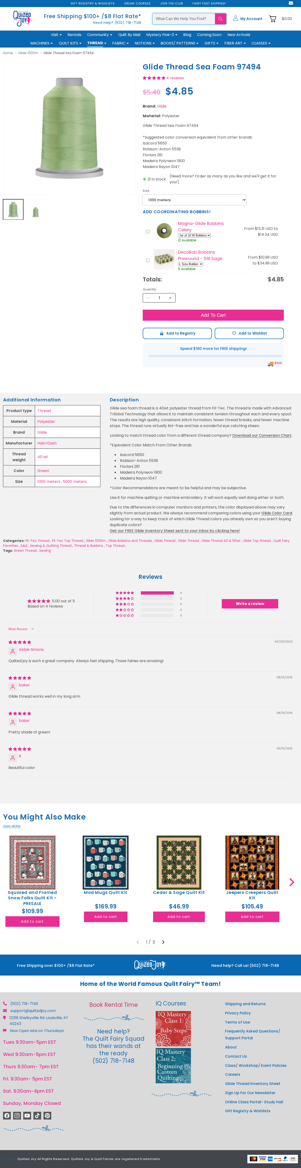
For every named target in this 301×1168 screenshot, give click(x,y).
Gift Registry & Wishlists (247, 1111)
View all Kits (12, 826)
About (231, 1047)
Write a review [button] (250, 603)
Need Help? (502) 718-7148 (117, 22)
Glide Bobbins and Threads (130, 540)
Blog (187, 34)
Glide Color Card (276, 513)
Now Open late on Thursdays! (37, 1030)
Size (146, 190)
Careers (232, 1074)
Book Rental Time (113, 1005)
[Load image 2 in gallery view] (36, 210)
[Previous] (138, 942)
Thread (44, 410)
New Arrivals (238, 34)
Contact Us (236, 1056)
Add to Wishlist (249, 333)
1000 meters (48, 481)
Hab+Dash (47, 443)
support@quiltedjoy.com (33, 1010)
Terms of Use (237, 1022)
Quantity (149, 289)
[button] (247, 18)
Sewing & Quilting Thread (50, 545)
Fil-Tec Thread (37, 540)
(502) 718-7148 (24, 1003)
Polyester (46, 421)
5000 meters (75, 481)
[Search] (220, 18)
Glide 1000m (28, 53)
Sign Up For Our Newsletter (250, 1093)
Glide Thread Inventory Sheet (252, 1083)
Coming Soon (209, 34)
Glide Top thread (257, 540)
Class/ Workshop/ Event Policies (256, 1065)
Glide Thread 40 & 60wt (221, 540)
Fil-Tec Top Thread (67, 540)
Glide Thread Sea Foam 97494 (69, 53)
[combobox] (184, 18)
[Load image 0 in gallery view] (13, 210)
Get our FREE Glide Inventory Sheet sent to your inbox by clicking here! (175, 530)
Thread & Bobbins (88, 545)
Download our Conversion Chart (262, 435)
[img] (19, 642)
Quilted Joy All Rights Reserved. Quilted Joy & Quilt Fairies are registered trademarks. (89, 1159)
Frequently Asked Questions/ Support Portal (252, 1034)
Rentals (74, 34)
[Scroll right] (291, 882)
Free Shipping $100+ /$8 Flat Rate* (92, 16)
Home (8, 53)
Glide (161, 106)
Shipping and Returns (245, 1004)
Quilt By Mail (129, 34)
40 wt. (43, 457)
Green (43, 470)
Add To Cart (213, 315)
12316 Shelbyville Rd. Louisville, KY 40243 (38, 1020)
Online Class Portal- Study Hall (254, 1102)
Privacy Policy (238, 1013)
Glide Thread (164, 540)
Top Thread (115, 545)
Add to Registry (177, 333)
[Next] (163, 942)
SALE (24, 545)
